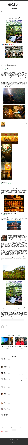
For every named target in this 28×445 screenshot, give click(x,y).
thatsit (12, 18)
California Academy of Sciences (16, 318)
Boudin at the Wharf (9, 318)
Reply (26, 358)
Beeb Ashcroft (6, 408)
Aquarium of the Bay (3, 318)
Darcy (4, 372)
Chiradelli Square (23, 318)
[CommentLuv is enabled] (4, 431)
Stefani (5, 393)
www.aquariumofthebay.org (4, 69)
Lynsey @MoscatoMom (7, 366)
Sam (4, 402)
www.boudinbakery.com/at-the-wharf (6, 183)
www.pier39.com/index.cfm (4, 70)
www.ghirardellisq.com (4, 214)
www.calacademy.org (3, 233)
